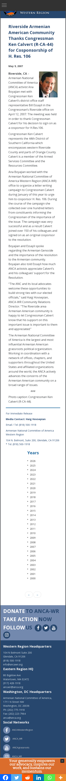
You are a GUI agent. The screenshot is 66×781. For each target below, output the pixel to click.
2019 (33, 492)
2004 (33, 560)
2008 (33, 542)
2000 (33, 578)
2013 (33, 519)
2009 (33, 537)
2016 (33, 506)
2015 (33, 510)
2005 (33, 555)
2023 (33, 474)
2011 (33, 528)
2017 (33, 501)
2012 (33, 524)
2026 (33, 461)
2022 (33, 479)
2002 (33, 569)
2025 (33, 465)
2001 (33, 574)
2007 (33, 546)
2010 (33, 533)
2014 (33, 515)
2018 (33, 497)
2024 (33, 470)
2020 (33, 488)
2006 (33, 551)
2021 (33, 483)
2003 (33, 565)
